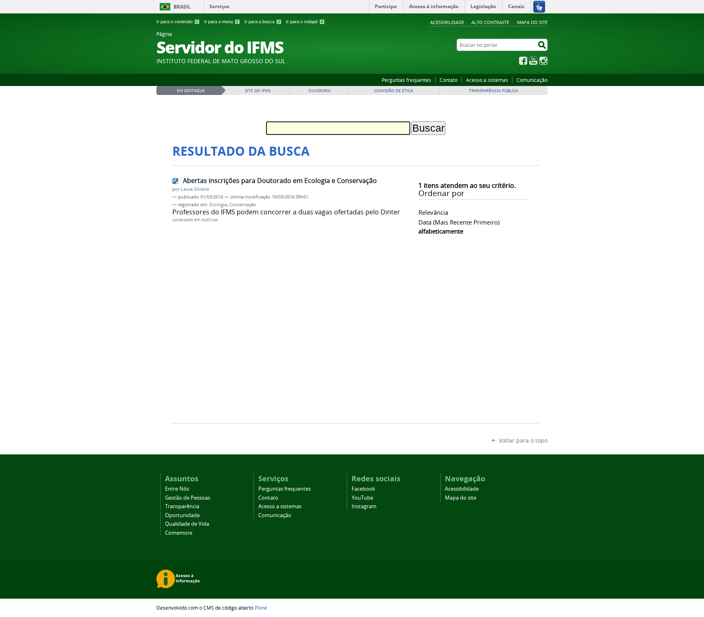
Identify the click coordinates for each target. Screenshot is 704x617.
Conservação (242, 204)
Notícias (210, 220)
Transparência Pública (493, 90)
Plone (261, 607)
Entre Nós (177, 488)
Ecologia (218, 204)
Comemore (178, 532)
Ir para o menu (221, 21)
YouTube (533, 61)
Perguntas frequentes (406, 80)
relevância (433, 212)
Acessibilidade (447, 22)
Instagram (543, 61)
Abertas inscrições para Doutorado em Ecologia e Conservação (280, 180)
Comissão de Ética (393, 90)
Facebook (523, 61)
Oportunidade (182, 515)
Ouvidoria (319, 90)
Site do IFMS (258, 90)
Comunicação (532, 80)
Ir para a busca (262, 21)
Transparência (182, 506)
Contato (449, 80)
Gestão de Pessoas (187, 497)
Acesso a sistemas (487, 80)
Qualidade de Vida (187, 523)
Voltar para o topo (523, 440)
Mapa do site (532, 22)
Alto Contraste (490, 22)
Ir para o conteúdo (177, 21)
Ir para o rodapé (304, 21)
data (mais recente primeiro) (458, 222)
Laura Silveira (195, 189)
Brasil (182, 6)
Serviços (219, 6)
